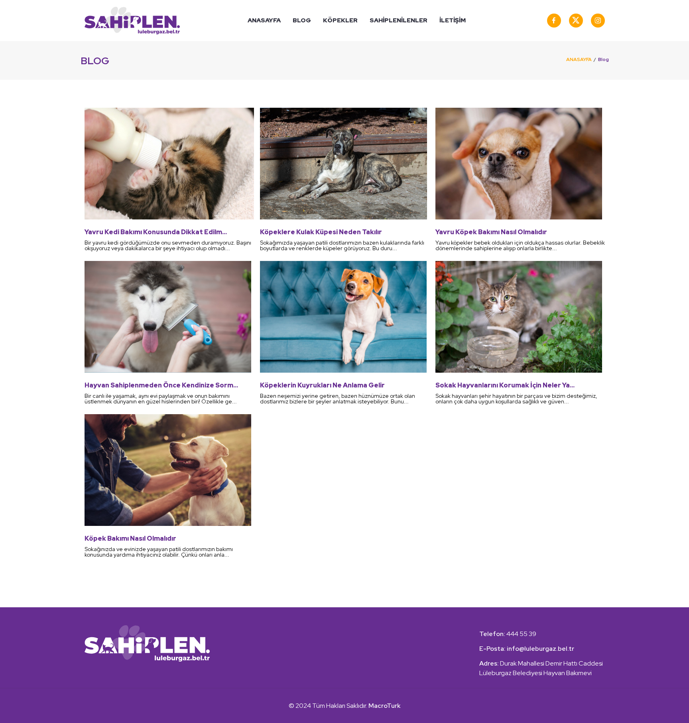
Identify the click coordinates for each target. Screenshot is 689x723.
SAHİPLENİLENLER (398, 20)
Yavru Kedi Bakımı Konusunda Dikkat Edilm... (156, 232)
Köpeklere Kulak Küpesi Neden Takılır (321, 232)
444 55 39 (521, 634)
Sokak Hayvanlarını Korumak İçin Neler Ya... (505, 385)
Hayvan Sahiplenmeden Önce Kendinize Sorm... (161, 385)
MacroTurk (383, 705)
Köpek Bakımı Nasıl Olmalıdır (130, 538)
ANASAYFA (264, 20)
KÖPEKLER (340, 20)
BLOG (302, 20)
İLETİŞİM (452, 20)
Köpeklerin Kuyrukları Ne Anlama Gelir (322, 385)
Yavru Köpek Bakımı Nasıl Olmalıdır (491, 232)
